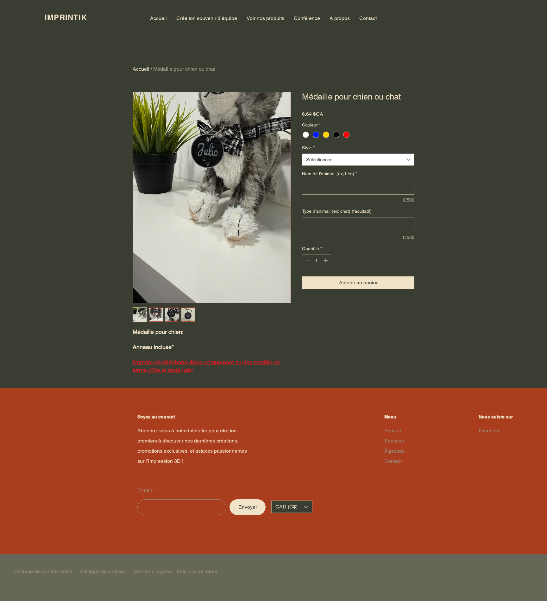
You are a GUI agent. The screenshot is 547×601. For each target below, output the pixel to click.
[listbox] (291, 507)
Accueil (141, 69)
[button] (291, 507)
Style (308, 147)
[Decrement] (307, 260)
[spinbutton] (316, 260)
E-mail (144, 490)
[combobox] (358, 159)
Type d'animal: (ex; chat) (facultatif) (337, 211)
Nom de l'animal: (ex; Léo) (329, 173)
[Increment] (326, 260)
